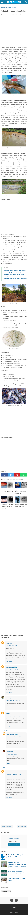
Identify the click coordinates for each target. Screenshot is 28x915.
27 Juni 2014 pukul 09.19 (12, 669)
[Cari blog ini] (26, 2)
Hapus (10, 661)
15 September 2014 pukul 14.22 (13, 700)
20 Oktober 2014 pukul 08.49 (14, 737)
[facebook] (4, 475)
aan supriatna (9, 667)
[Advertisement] (14, 31)
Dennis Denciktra (10, 698)
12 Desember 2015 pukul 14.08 (13, 774)
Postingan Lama (22, 826)
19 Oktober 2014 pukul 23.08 (13, 716)
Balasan (6, 730)
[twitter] (11, 475)
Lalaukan (16, 912)
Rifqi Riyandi (9, 643)
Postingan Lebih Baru (7, 826)
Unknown (8, 713)
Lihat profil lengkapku (14, 844)
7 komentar (22, 14)
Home (14, 907)
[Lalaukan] (14, 2)
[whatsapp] (23, 475)
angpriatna (10, 751)
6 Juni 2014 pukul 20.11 (11, 645)
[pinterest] (17, 475)
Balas (7, 661)
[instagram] (16, 900)
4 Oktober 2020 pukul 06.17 (14, 754)
